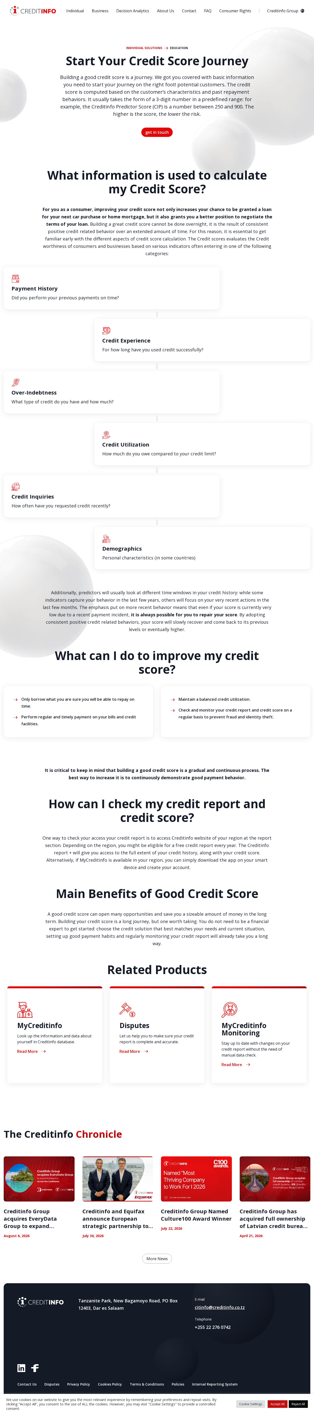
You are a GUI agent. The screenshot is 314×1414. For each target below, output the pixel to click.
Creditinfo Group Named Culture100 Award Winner (196, 1214)
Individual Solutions (144, 48)
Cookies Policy (110, 1384)
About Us (165, 10)
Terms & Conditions (147, 1384)
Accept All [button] (278, 1404)
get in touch (157, 132)
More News (157, 1258)
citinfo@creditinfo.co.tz (220, 1307)
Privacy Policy (78, 1384)
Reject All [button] (298, 1404)
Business (100, 10)
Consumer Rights (235, 10)
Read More (27, 1051)
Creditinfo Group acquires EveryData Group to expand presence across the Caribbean (31, 1225)
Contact (189, 10)
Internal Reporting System (215, 1384)
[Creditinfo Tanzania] (33, 11)
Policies (178, 1384)
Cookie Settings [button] (250, 1404)
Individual (75, 10)
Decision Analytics (132, 10)
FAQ (207, 10)
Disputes (51, 1384)
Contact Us (27, 1384)
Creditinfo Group (282, 10)
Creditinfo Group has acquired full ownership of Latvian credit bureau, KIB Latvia (274, 1222)
